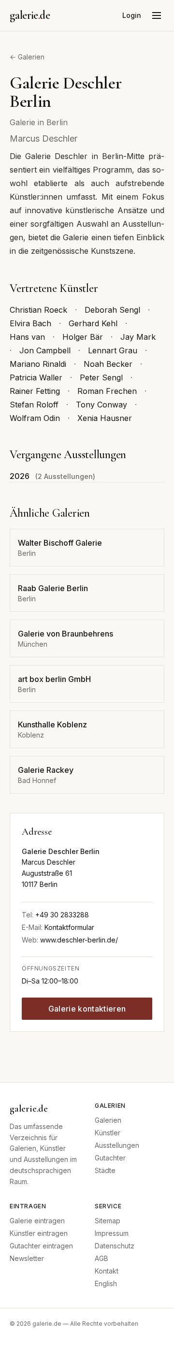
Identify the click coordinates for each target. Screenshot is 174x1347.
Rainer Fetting (35, 391)
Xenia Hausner (104, 418)
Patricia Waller (36, 377)
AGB (101, 1258)
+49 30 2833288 (62, 915)
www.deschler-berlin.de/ (79, 940)
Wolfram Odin (35, 418)
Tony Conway (101, 404)
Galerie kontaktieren (87, 1009)
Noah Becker (108, 364)
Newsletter (27, 1258)
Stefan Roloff (34, 404)
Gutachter (110, 1158)
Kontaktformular (69, 927)
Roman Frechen (107, 391)
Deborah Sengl (112, 310)
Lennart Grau (112, 350)
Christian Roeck (38, 310)
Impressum (112, 1233)
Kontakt (106, 1271)
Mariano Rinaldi (38, 364)
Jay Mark (138, 337)
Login (131, 15)
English (106, 1283)
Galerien (108, 1120)
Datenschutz (114, 1246)
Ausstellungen (117, 1145)
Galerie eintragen (37, 1221)
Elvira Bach (30, 323)
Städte (105, 1170)
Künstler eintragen (39, 1233)
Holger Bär (82, 337)
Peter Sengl (101, 377)
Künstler (107, 1133)
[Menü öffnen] (156, 15)
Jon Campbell (45, 350)
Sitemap (107, 1221)
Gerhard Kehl (93, 323)
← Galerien (27, 57)
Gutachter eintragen (41, 1246)
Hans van (27, 337)
